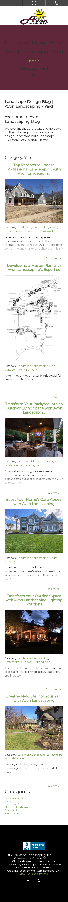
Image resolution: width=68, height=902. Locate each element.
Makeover (18, 758)
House (53, 558)
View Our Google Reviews (34, 874)
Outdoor (26, 231)
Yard (36, 231)
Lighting (39, 662)
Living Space (38, 461)
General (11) (11, 801)
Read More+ (53, 258)
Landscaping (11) (14, 798)
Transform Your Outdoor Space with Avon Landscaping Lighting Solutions (34, 600)
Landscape (24, 227)
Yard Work (47, 231)
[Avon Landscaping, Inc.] (34, 17)
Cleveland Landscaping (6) (19, 807)
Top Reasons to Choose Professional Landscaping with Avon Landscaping (34, 169)
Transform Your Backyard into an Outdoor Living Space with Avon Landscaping (34, 408)
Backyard (53, 461)
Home (32, 61)
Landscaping (40, 227)
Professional (12, 231)
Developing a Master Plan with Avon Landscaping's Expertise (34, 267)
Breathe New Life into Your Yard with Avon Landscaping (34, 698)
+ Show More (12, 813)
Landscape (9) (12, 804)
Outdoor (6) (11, 810)
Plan (52, 366)
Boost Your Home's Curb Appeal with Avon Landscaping (34, 501)
